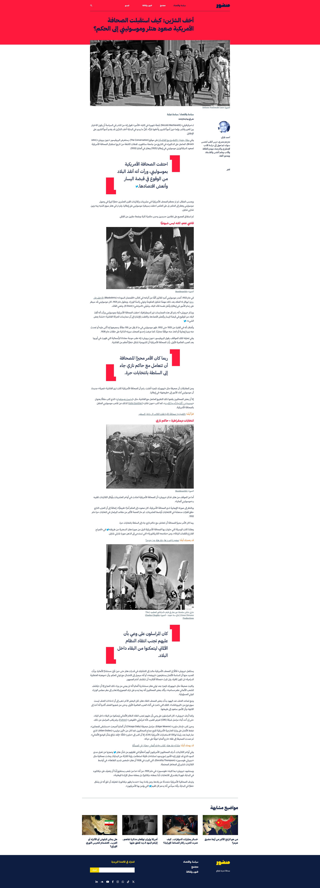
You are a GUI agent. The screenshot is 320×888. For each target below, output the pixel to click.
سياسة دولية (172, 114)
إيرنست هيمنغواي (125, 399)
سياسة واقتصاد (180, 5)
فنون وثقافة (147, 5)
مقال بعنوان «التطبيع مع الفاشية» (173, 140)
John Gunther (135, 403)
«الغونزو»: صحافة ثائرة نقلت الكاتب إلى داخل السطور (162, 414)
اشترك (94, 870)
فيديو (127, 5)
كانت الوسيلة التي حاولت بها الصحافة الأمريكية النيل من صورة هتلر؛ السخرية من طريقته (148, 529)
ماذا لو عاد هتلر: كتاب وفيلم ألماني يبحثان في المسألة (156, 745)
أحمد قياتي (225, 137)
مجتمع (163, 5)
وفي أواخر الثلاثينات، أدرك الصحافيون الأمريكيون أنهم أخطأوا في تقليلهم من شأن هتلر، (155, 752)
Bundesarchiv (181, 291)
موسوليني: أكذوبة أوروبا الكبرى (179, 403)
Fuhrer (123, 720)
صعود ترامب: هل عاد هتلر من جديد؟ (162, 540)
